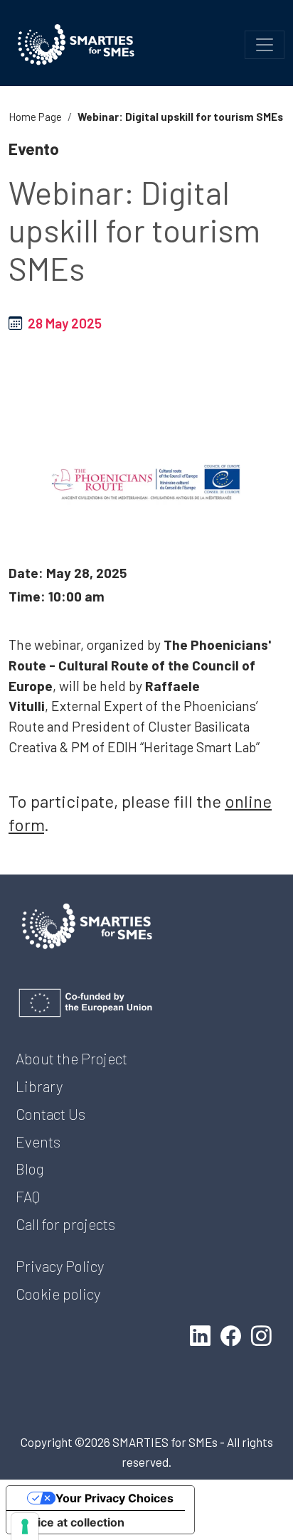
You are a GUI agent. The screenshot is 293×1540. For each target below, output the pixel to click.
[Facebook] (233, 1334)
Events (38, 1141)
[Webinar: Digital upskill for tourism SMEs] (146, 483)
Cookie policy (58, 1294)
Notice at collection (71, 1522)
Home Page (35, 116)
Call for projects (65, 1224)
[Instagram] (264, 1334)
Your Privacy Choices (114, 1498)
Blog (30, 1168)
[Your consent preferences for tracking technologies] (24, 1526)
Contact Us (50, 1114)
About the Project (71, 1058)
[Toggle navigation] (264, 45)
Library (39, 1086)
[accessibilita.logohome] (76, 44)
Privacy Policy (60, 1266)
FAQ (28, 1196)
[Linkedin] (203, 1334)
